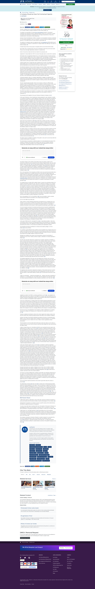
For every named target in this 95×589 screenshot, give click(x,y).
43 (50, 390)
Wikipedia (49, 474)
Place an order (66, 42)
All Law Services (42, 563)
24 (26, 249)
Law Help (54, 569)
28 (53, 277)
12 (43, 144)
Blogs (54, 573)
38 (29, 350)
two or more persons (39, 32)
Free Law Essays (25, 12)
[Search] (62, 1)
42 (37, 383)
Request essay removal (25, 537)
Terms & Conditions (28, 584)
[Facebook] (21, 557)
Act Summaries (56, 561)
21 (39, 221)
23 (23, 237)
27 (40, 272)
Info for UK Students (71, 559)
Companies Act (45, 42)
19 (54, 205)
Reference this (24, 22)
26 (28, 267)
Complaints (69, 563)
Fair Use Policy (70, 561)
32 (37, 328)
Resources (29, 4)
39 (47, 369)
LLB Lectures (55, 571)
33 (42, 333)
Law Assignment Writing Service (65, 83)
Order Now (70, 4)
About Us (57, 4)
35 (44, 338)
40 (23, 381)
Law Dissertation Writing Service (65, 82)
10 (45, 134)
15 (28, 170)
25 (44, 256)
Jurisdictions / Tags (51, 495)
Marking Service (62, 85)
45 (54, 400)
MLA (30, 474)
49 (23, 421)
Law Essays (55, 557)
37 (38, 344)
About (68, 557)
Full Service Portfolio (63, 88)
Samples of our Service (63, 87)
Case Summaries (56, 559)
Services (53, 4)
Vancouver (43, 474)
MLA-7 (34, 474)
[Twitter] (25, 557)
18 (38, 196)
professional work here (51, 7)
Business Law (31, 12)
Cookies (33, 584)
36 (33, 342)
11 (33, 135)
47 (37, 410)
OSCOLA (48, 4)
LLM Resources (56, 567)
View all (53, 478)
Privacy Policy (22, 584)
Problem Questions (56, 563)
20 (36, 215)
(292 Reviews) (69, 47)
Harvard (38, 474)
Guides (44, 4)
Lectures (40, 4)
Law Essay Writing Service (64, 80)
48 (23, 419)
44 (28, 393)
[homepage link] (20, 12)
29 (46, 295)
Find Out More (68, 547)
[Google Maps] (29, 557)
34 (38, 335)
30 (22, 312)
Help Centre (69, 565)
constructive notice (23, 178)
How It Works (34, 4)
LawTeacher (23, 4)
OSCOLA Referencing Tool (58, 565)
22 (23, 227)
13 (31, 164)
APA (26, 474)
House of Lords (23, 111)
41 (31, 383)
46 (54, 408)
